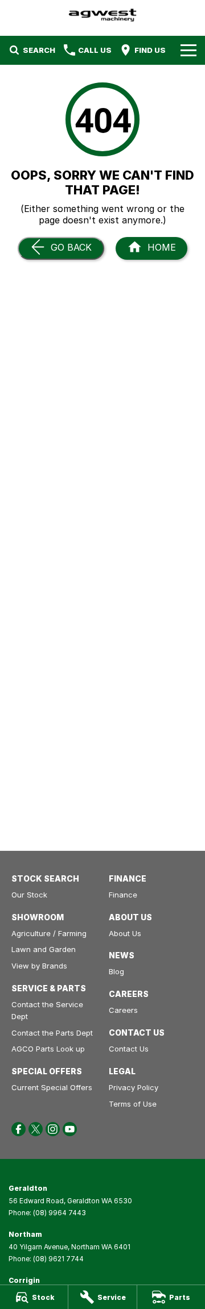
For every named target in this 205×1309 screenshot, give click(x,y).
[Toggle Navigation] (188, 50)
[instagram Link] (53, 1129)
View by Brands (39, 965)
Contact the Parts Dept (52, 1032)
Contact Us (129, 1048)
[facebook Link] (18, 1129)
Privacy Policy (133, 1087)
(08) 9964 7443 (59, 1212)
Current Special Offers (51, 1087)
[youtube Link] (70, 1129)
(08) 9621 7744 (58, 1258)
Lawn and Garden (43, 949)
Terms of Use (133, 1103)
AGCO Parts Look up (48, 1048)
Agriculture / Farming (49, 933)
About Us (125, 933)
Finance (123, 894)
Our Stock (29, 894)
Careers (123, 1010)
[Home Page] (102, 15)
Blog (116, 971)
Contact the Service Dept (47, 1010)
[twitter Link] (35, 1129)
